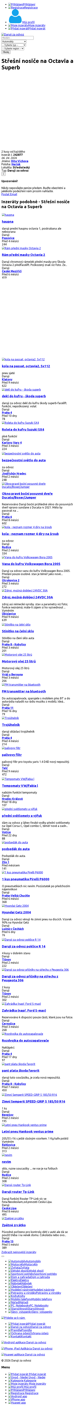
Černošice (8, 1023)
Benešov (7, 1114)
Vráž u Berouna (12, 674)
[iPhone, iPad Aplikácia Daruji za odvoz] (26, 1348)
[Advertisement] (37, 112)
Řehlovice (8, 1144)
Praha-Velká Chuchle (16, 895)
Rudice (6, 547)
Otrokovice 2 (10, 580)
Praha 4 (7, 412)
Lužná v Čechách (13, 928)
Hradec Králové (12, 798)
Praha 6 (7, 516)
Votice (6, 832)
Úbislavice (9, 613)
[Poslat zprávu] (2, 1256)
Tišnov (6, 959)
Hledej (6, 52)
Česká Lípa (9, 1208)
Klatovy (7, 379)
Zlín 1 (5, 862)
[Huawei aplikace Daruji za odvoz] (23, 1354)
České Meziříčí (12, 271)
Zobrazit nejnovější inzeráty (18, 1252)
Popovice (8, 238)
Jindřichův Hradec (14, 473)
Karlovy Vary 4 (12, 442)
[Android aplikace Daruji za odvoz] (23, 1342)
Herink (16, 164)
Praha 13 (7, 1241)
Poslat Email (9, 194)
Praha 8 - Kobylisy (14, 644)
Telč (5, 768)
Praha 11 (7, 707)
